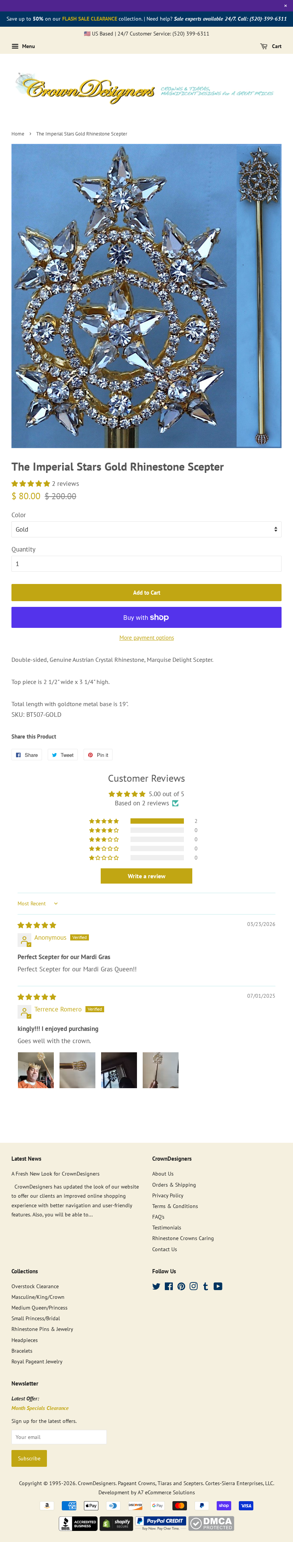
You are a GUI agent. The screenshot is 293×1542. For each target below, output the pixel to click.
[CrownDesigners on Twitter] (156, 1287)
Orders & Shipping (174, 1184)
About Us (163, 1173)
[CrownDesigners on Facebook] (168, 1287)
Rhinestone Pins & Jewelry (42, 1328)
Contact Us (164, 1249)
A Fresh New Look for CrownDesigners (55, 1173)
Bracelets (21, 1350)
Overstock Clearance (35, 1286)
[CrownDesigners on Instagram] (193, 1287)
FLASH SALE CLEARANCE (89, 18)
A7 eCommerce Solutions (166, 1492)
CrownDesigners (97, 1483)
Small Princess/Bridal (35, 1318)
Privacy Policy (168, 1195)
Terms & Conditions (175, 1206)
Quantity (23, 549)
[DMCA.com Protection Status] (211, 1528)
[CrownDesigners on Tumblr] (205, 1287)
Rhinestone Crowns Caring (183, 1238)
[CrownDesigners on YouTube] (218, 1287)
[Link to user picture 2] (77, 1070)
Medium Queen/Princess (39, 1307)
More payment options (146, 637)
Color (18, 515)
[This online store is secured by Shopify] (116, 1528)
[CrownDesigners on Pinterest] (181, 1287)
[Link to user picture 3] (119, 1070)
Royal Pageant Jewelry (37, 1361)
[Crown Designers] (78, 1528)
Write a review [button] (147, 876)
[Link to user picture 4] (160, 1070)
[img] (37, 925)
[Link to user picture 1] (36, 1070)
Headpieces (24, 1340)
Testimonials (166, 1227)
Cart (276, 46)
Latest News (26, 1158)
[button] (31, 483)
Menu (28, 46)
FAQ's (158, 1216)
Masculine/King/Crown (37, 1296)
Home (17, 134)
